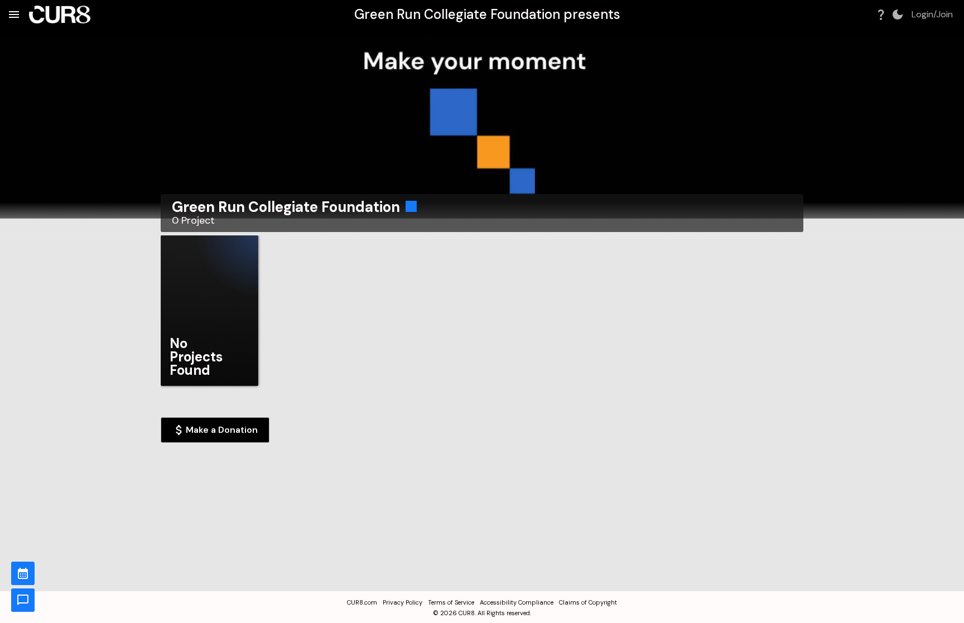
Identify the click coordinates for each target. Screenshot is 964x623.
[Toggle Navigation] (13, 14)
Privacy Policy (402, 602)
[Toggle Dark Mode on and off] (897, 14)
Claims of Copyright (588, 602)
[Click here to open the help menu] (881, 14)
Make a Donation (222, 430)
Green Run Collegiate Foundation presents (487, 14)
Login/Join (932, 14)
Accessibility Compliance (516, 602)
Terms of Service (451, 602)
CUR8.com (362, 602)
